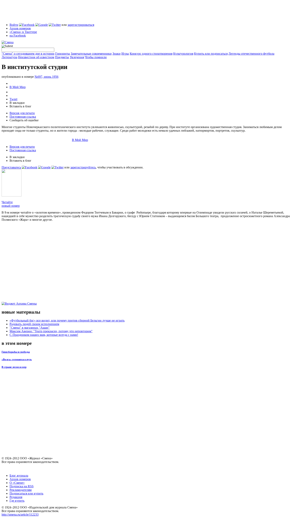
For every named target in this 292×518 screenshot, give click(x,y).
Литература (9, 57)
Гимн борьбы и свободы (16, 351)
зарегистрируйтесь (83, 167)
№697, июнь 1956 (46, 76)
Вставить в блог (20, 106)
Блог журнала (19, 475)
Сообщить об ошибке (24, 120)
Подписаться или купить (26, 493)
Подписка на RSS (22, 486)
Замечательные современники (91, 53)
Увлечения (77, 57)
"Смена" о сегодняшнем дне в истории (28, 53)
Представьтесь (11, 167)
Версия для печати (22, 113)
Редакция (16, 497)
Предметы (62, 57)
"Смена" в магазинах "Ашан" (30, 327)
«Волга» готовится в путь (17, 359)
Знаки (116, 53)
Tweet (13, 99)
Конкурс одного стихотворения (151, 53)
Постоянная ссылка (23, 116)
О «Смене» (17, 482)
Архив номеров (20, 28)
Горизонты (62, 53)
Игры (125, 53)
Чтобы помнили (96, 57)
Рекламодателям (21, 490)
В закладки (17, 102)
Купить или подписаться (211, 53)
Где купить (17, 500)
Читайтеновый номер (11, 203)
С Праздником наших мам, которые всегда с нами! (44, 334)
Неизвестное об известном (36, 57)
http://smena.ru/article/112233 (20, 514)
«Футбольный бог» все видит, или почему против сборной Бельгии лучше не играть (67, 320)
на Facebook (18, 35)
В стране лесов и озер (14, 366)
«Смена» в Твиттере (23, 32)
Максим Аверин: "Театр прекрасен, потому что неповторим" (51, 331)
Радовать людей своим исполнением (34, 324)
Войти (14, 24)
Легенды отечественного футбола (251, 53)
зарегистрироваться (81, 24)
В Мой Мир (18, 87)
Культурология (183, 53)
